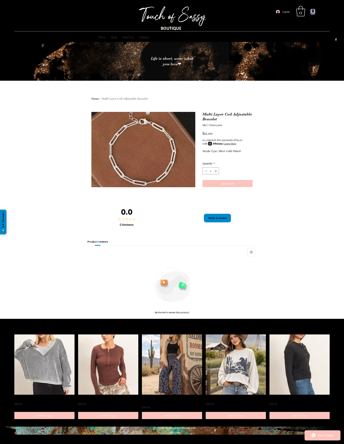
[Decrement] (205, 171)
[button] (300, 11)
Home (95, 98)
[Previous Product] (9, 364)
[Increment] (216, 171)
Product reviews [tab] (97, 242)
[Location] (312, 12)
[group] (172, 376)
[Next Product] (335, 364)
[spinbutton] (211, 171)
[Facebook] (336, 39)
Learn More (229, 143)
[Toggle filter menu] (251, 252)
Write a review (217, 218)
